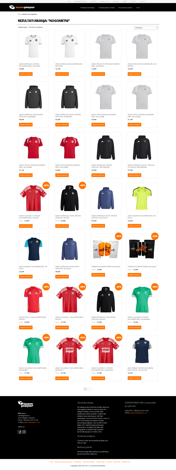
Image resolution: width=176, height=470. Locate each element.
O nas (68, 1)
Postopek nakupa (105, 1)
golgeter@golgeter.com (31, 422)
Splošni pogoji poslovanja (80, 1)
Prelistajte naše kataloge (87, 8)
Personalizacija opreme (125, 8)
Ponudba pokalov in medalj (106, 8)
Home (19, 14)
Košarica (125, 1)
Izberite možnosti (26, 74)
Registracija (142, 1)
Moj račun (133, 1)
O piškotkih (93, 1)
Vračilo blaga (116, 1)
